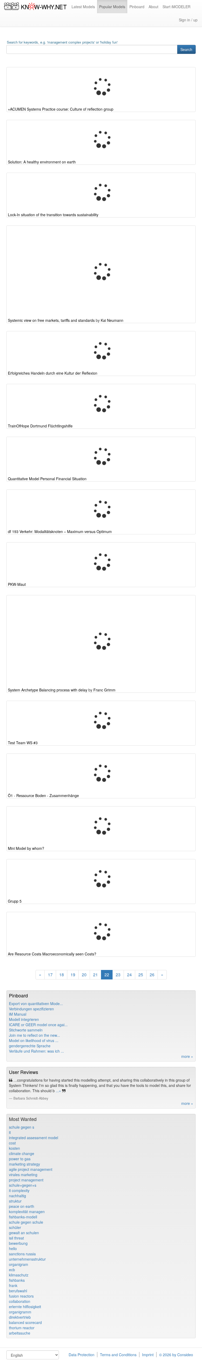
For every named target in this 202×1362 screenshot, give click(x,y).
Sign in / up (188, 19)
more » (187, 1056)
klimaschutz (18, 1275)
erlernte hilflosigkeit (25, 1306)
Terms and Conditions (118, 1354)
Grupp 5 (15, 901)
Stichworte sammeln (26, 1030)
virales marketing (23, 1174)
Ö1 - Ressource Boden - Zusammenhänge (43, 795)
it (10, 1132)
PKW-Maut (17, 584)
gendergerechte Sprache (29, 1045)
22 (106, 975)
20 (84, 975)
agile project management (30, 1169)
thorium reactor (21, 1327)
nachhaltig (17, 1195)
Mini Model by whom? (26, 848)
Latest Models (83, 6)
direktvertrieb (20, 1317)
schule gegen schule (26, 1222)
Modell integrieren (24, 1019)
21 (95, 975)
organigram (18, 1264)
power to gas (20, 1158)
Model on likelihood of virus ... (33, 1040)
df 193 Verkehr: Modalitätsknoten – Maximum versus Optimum (60, 531)
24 (129, 975)
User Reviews (23, 1071)
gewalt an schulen (24, 1232)
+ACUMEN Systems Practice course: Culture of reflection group (60, 109)
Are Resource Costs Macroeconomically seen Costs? (52, 953)
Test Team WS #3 (23, 742)
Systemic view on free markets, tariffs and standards (51, 320)
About (153, 6)
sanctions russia (22, 1253)
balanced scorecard (25, 1322)
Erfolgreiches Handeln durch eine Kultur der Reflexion (52, 373)
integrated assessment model (33, 1137)
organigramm (20, 1311)
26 (152, 975)
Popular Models (112, 6)
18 (61, 975)
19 (72, 975)
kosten (14, 1148)
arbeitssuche (19, 1333)
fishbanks (17, 1280)
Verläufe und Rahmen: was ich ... (36, 1051)
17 (50, 975)
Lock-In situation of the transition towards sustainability (53, 214)
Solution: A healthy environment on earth (42, 161)
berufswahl (18, 1290)
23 (118, 975)
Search (186, 49)
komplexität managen (27, 1211)
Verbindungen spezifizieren (31, 1008)
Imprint (148, 1354)
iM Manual (17, 1014)
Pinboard (136, 6)
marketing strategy (24, 1164)
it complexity (19, 1190)
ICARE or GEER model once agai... (38, 1024)
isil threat (16, 1238)
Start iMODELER (176, 6)
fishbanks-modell (23, 1216)
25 (140, 975)
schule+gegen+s (22, 1185)
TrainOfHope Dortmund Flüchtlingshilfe (40, 425)
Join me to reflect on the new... (34, 1035)
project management (26, 1179)
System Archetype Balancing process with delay (47, 689)
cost (12, 1143)
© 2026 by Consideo (176, 1354)
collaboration (19, 1301)
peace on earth (21, 1206)
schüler (15, 1227)
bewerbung (18, 1243)
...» (58, 1090)
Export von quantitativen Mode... (36, 1003)
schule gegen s (21, 1127)
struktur (15, 1201)
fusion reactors (21, 1296)
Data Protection (81, 1354)
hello (13, 1248)
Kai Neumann (112, 320)
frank (13, 1285)
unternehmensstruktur (27, 1259)
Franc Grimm (104, 689)
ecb (12, 1269)
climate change (21, 1153)
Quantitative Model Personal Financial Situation (47, 478)
